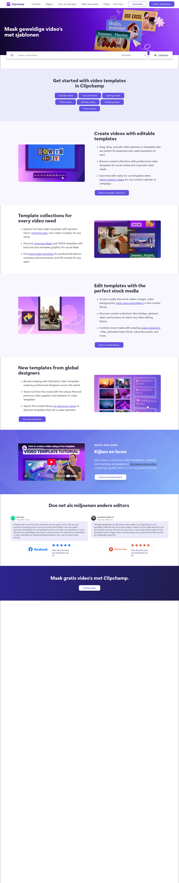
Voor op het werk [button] (67, 4)
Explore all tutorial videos (110, 477)
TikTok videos (65, 102)
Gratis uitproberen (161, 4)
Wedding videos (112, 102)
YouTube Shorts (90, 95)
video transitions (150, 327)
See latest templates (32, 419)
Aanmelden (137, 4)
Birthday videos (88, 102)
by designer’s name (65, 406)
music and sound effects (130, 303)
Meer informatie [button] (90, 4)
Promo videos (89, 108)
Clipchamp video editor (143, 464)
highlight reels (39, 233)
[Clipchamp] (15, 4)
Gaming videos (113, 95)
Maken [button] (49, 4)
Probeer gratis (89, 587)
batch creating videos (111, 179)
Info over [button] (118, 4)
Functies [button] (36, 4)
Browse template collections (112, 192)
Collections (163, 55)
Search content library (109, 344)
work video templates (41, 253)
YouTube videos (66, 95)
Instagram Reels (43, 243)
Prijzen (107, 4)
